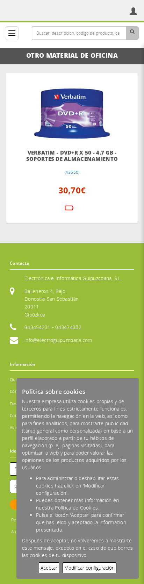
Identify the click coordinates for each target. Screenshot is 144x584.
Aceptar (49, 567)
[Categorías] (12, 33)
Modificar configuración (89, 567)
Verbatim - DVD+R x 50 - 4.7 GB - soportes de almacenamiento (72, 155)
